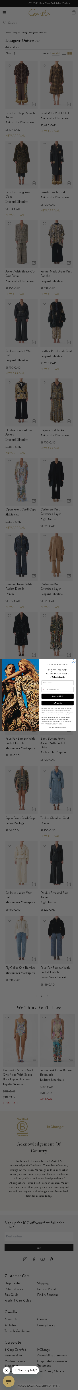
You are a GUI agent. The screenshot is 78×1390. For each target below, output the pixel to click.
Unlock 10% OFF (57, 696)
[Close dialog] (73, 661)
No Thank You (57, 703)
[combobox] (45, 689)
